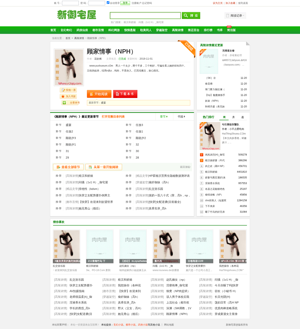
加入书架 (71, 96)
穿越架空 (162, 30)
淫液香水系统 (212, 183)
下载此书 (125, 94)
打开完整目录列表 (113, 116)
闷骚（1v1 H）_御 (163, 266)
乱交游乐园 (156, 188)
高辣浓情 (177, 30)
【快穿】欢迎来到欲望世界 (96, 201)
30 (137, 151)
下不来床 (210, 206)
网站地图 (169, 324)
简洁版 (231, 30)
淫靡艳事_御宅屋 (177, 285)
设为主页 (218, 3)
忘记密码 (147, 3)
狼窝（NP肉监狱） (178, 291)
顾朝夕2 (141, 138)
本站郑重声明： (60, 324)
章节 (163, 116)
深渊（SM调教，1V (178, 308)
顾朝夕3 (71, 138)
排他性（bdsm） (89, 188)
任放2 (69, 131)
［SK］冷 (210, 78)
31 (67, 151)
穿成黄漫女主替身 (226, 314)
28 (137, 157)
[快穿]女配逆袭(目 (81, 314)
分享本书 (75, 102)
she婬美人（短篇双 (215, 200)
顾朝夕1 (71, 144)
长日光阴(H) (222, 296)
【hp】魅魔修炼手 (215, 95)
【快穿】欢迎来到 (129, 291)
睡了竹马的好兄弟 (215, 211)
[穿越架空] (109, 296)
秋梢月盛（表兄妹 (215, 106)
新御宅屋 (77, 14)
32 (137, 144)
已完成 (122, 58)
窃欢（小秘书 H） (226, 291)
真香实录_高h (157, 208)
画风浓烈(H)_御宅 (215, 154)
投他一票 (71, 90)
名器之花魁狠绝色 (215, 189)
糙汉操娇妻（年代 (215, 160)
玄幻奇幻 (66, 30)
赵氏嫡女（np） (128, 266)
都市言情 (98, 30)
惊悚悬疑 (130, 30)
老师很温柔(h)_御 (81, 296)
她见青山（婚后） (90, 208)
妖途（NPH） (212, 100)
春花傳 (208, 83)
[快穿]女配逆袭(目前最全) (165, 201)
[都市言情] (109, 291)
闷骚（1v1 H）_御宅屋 (151, 22)
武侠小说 (143, 324)
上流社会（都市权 (177, 302)
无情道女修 (228, 50)
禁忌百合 (193, 30)
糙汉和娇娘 (130, 22)
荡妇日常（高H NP (227, 302)
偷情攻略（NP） (214, 194)
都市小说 (131, 324)
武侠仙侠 (82, 30)
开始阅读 (99, 94)
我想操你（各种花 (229, 266)
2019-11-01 (146, 58)
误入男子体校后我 (177, 296)
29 (67, 157)
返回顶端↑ (185, 167)
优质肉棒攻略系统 (226, 308)
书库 (220, 30)
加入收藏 (230, 3)
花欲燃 (98, 58)
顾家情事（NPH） (177, 314)
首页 (53, 30)
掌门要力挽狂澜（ (215, 89)
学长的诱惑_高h (80, 308)
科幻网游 (114, 30)
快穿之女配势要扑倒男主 (94, 195)
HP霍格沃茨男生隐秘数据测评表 (169, 175)
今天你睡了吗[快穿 (226, 285)
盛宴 (103, 102)
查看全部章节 (68, 167)
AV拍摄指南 (77, 291)
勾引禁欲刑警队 (230, 124)
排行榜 (208, 30)
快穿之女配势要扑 (196, 266)
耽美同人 (146, 30)
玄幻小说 (118, 324)
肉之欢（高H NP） (215, 166)
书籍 (180, 116)
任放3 (139, 125)
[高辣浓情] (60, 279)
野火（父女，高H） (130, 308)
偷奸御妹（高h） (159, 182)
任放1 (139, 131)
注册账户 (136, 3)
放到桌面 (243, 3)
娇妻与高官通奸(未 (215, 177)
